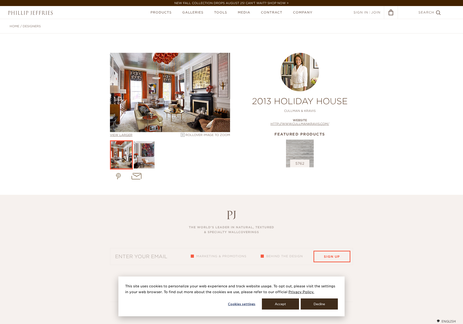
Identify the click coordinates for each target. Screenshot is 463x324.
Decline (319, 304)
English (449, 321)
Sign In (361, 12)
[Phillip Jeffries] (30, 13)
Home (14, 26)
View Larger (121, 135)
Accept (280, 304)
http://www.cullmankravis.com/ (300, 124)
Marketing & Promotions (221, 256)
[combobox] (446, 321)
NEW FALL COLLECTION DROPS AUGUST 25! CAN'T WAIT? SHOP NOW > (231, 3)
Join (376, 12)
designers (32, 26)
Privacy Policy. (301, 292)
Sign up (332, 256)
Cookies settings (241, 304)
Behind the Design (284, 256)
